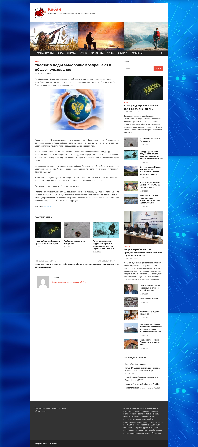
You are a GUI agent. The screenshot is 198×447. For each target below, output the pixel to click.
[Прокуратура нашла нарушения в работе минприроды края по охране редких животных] (106, 238)
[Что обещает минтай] (131, 306)
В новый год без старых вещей (138, 364)
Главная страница (45, 53)
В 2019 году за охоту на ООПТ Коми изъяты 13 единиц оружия (150, 184)
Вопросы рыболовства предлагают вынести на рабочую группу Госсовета (143, 252)
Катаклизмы (137, 53)
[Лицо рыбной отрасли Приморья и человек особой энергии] (131, 293)
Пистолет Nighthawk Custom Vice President (142, 384)
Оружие (83, 53)
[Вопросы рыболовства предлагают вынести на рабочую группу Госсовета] (143, 244)
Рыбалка (71, 53)
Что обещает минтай (149, 298)
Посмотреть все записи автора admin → (69, 282)
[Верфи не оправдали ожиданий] (131, 319)
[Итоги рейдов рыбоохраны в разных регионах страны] (48, 238)
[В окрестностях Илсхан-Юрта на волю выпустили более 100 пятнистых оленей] (131, 175)
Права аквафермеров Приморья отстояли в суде (150, 342)
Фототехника (97, 53)
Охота (60, 53)
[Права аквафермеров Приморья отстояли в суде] (131, 348)
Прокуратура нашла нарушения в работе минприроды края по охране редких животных (104, 245)
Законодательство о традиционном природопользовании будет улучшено (150, 199)
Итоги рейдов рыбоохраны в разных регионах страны (47, 242)
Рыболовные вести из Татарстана (150, 140)
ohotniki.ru (48, 206)
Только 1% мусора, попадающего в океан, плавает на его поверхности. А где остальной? (142, 370)
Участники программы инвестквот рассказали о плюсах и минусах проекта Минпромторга (151, 327)
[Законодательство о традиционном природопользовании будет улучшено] (131, 203)
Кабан (54, 9)
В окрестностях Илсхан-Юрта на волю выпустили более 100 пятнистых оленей (151, 170)
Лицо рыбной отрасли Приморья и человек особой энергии (150, 287)
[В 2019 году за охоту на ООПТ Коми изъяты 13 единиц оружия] (131, 190)
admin (49, 73)
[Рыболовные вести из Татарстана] (77, 238)
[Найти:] (143, 68)
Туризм (110, 53)
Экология (122, 53)
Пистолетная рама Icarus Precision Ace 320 (142, 388)
